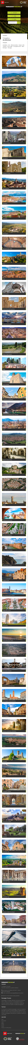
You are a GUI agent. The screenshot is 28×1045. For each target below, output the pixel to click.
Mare (23, 46)
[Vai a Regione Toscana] (7, 1033)
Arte (9, 45)
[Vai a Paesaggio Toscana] (7, 1038)
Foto (2, 1019)
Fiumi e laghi (9, 46)
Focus (2, 1026)
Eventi (2, 1024)
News (2, 1023)
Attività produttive (14, 45)
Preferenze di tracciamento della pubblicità (10, 995)
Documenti (3, 1020)
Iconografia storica (17, 46)
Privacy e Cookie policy (6, 1027)
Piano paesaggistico (14, 25)
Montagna (5, 47)
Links (2, 1022)
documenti (16, 26)
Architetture (5, 45)
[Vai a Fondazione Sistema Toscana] (20, 1038)
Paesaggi (10, 47)
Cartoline (4, 46)
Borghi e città (21, 45)
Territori (3, 1006)
